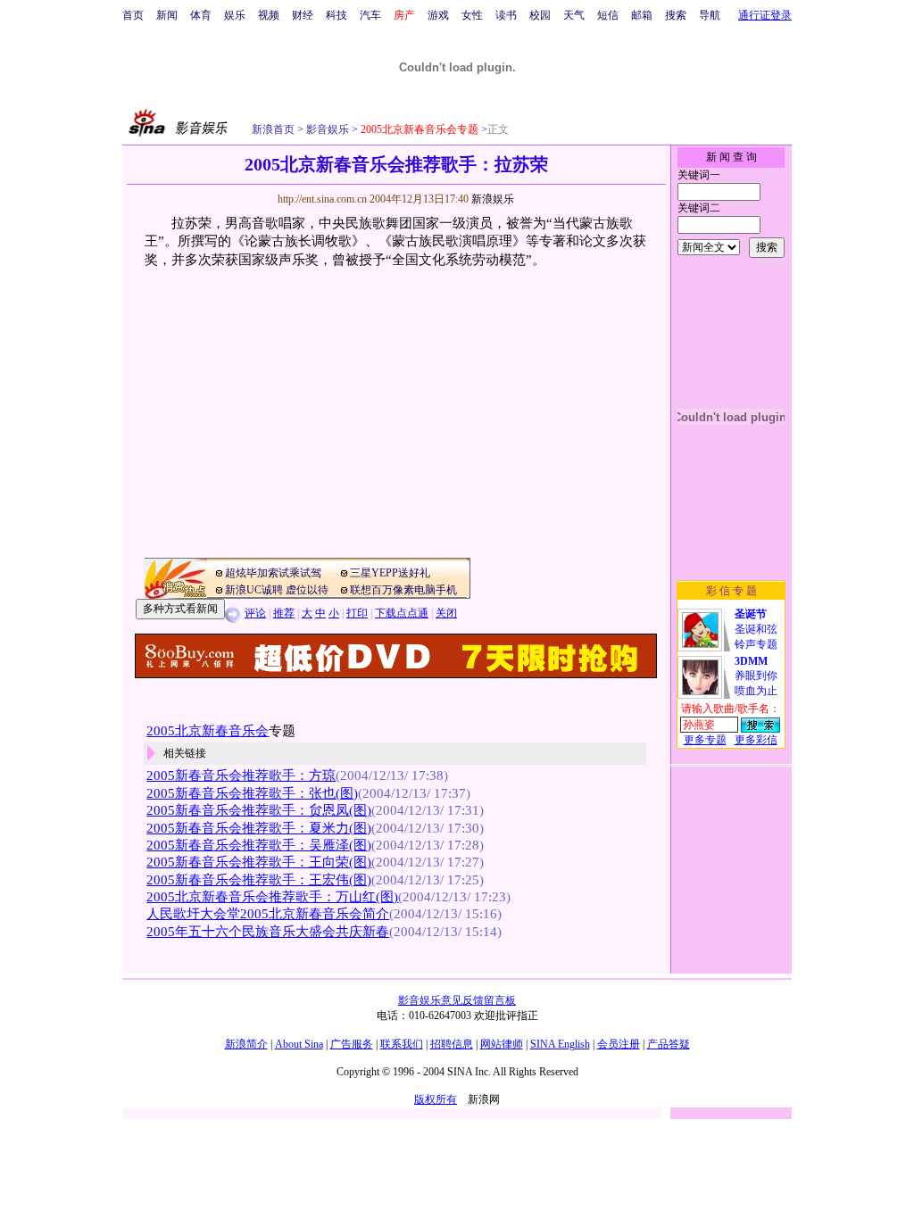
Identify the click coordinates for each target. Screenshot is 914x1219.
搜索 (675, 15)
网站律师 (501, 1044)
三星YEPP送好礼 (390, 573)
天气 (574, 15)
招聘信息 (451, 1044)
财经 (302, 15)
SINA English (560, 1044)
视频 (268, 15)
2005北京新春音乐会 (207, 731)
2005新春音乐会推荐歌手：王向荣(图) (258, 862)
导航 (709, 15)
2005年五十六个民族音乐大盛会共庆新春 (267, 932)
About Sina (299, 1044)
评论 (255, 613)
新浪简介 (246, 1044)
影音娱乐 (327, 129)
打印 (357, 613)
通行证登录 (765, 15)
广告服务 (351, 1044)
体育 (201, 15)
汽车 (370, 15)
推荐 (284, 613)
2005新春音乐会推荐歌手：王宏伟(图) (258, 880)
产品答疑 (668, 1044)
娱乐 (234, 15)
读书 (506, 15)
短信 (608, 15)
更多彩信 (756, 740)
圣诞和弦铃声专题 (756, 629)
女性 (472, 15)
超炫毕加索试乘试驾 (273, 573)
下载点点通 (401, 613)
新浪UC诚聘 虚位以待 (276, 590)
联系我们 (401, 1044)
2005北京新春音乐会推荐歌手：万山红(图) (272, 897)
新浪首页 (273, 129)
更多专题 (705, 740)
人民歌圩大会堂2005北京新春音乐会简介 (267, 914)
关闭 (446, 613)
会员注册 (618, 1044)
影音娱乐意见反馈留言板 (457, 1000)
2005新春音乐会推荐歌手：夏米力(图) (258, 828)
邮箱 (641, 15)
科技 (336, 15)
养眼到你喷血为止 (756, 676)
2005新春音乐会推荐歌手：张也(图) (252, 793)
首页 (133, 15)
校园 (540, 15)
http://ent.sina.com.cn (324, 199)
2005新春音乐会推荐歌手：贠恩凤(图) (258, 810)
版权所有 (435, 1099)
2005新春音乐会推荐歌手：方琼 (241, 775)
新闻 (167, 15)
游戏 (438, 15)
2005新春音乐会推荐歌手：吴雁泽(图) (258, 845)
